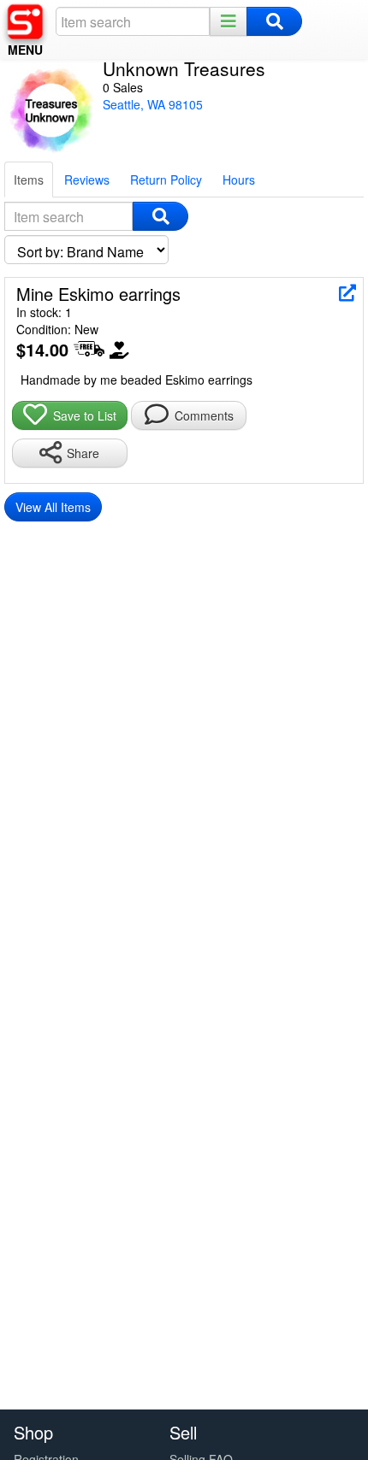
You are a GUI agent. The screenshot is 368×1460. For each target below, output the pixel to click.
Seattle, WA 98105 (153, 104)
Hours (239, 179)
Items (29, 179)
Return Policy (166, 179)
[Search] (274, 21)
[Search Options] (228, 21)
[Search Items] (160, 216)
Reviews (87, 179)
